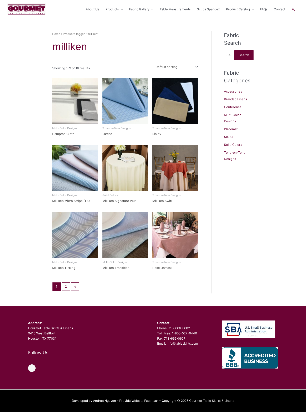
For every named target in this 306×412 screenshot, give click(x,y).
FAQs (263, 9)
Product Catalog (238, 9)
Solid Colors (233, 145)
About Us (92, 9)
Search (244, 55)
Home (56, 34)
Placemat (231, 129)
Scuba (228, 137)
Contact (279, 9)
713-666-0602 (179, 328)
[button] (293, 9)
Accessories (233, 91)
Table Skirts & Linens (218, 401)
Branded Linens (235, 99)
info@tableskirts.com (182, 343)
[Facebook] (32, 368)
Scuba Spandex (208, 9)
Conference (232, 107)
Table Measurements (175, 9)
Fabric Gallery (139, 9)
